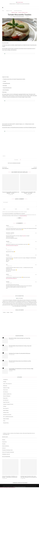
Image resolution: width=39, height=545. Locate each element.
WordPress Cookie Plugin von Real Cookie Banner (7, 487)
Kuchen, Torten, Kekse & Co (7, 383)
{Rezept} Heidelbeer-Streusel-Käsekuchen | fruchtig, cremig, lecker (20, 345)
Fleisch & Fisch (5, 389)
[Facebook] (17, 484)
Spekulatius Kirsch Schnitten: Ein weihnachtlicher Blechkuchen (19, 353)
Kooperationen (4, 441)
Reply (36, 225)
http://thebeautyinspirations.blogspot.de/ (12, 245)
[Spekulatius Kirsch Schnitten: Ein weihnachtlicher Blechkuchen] (5, 356)
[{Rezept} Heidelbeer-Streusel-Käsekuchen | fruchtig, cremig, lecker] (5, 348)
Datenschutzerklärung (23, 215)
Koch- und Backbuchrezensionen (8, 416)
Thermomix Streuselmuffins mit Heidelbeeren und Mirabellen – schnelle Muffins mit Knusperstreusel (9, 477)
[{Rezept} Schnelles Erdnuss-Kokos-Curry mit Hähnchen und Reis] (5, 363)
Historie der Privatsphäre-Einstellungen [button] (8, 452)
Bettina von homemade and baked (18, 16)
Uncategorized (5, 379)
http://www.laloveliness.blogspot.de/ (11, 278)
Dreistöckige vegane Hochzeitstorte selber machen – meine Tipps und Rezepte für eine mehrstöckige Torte (29, 477)
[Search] (36, 7)
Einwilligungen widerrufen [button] (6, 454)
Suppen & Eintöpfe (6, 418)
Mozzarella (24, 235)
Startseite (3, 439)
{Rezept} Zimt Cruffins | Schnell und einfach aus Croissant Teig (19, 338)
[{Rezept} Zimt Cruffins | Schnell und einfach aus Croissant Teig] (5, 340)
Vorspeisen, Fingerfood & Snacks (8, 404)
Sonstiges (4, 381)
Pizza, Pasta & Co (6, 408)
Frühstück (4, 406)
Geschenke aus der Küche (7, 414)
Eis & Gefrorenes (5, 400)
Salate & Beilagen (6, 410)
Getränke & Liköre (6, 412)
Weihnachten (5, 385)
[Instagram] (19, 484)
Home (3, 10)
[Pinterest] (21, 484)
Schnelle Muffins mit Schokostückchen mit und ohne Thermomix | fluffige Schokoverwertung (21, 369)
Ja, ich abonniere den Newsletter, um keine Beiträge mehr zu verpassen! (14, 213)
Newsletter (3, 443)
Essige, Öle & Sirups (6, 402)
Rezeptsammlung (5, 422)
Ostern (4, 420)
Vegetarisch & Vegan (9, 10)
